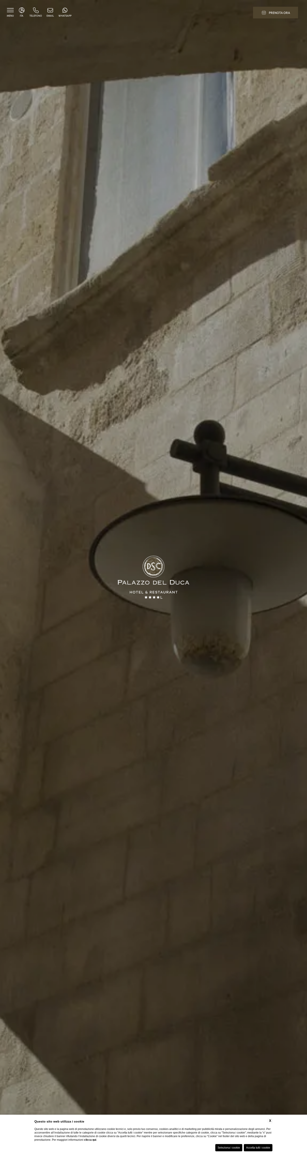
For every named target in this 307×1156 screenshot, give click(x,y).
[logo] (153, 578)
